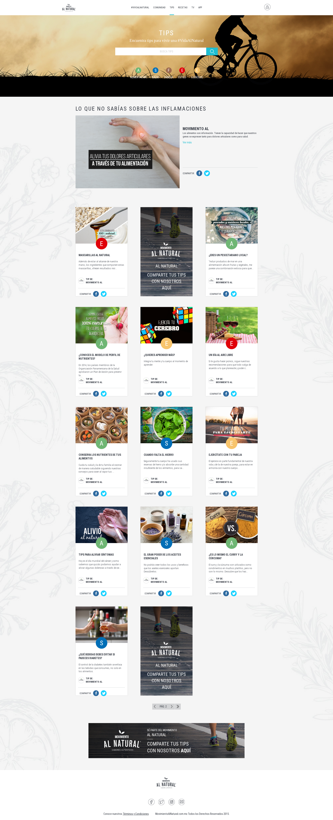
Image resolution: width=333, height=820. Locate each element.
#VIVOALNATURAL (140, 7)
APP (200, 7)
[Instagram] (171, 802)
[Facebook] (151, 802)
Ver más (187, 142)
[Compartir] (199, 174)
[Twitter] (161, 802)
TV (192, 7)
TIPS (172, 7)
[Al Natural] (69, 8)
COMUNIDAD (159, 7)
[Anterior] (154, 707)
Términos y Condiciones (136, 813)
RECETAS (182, 7)
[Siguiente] (171, 707)
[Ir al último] (178, 707)
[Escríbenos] (181, 802)
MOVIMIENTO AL (196, 129)
